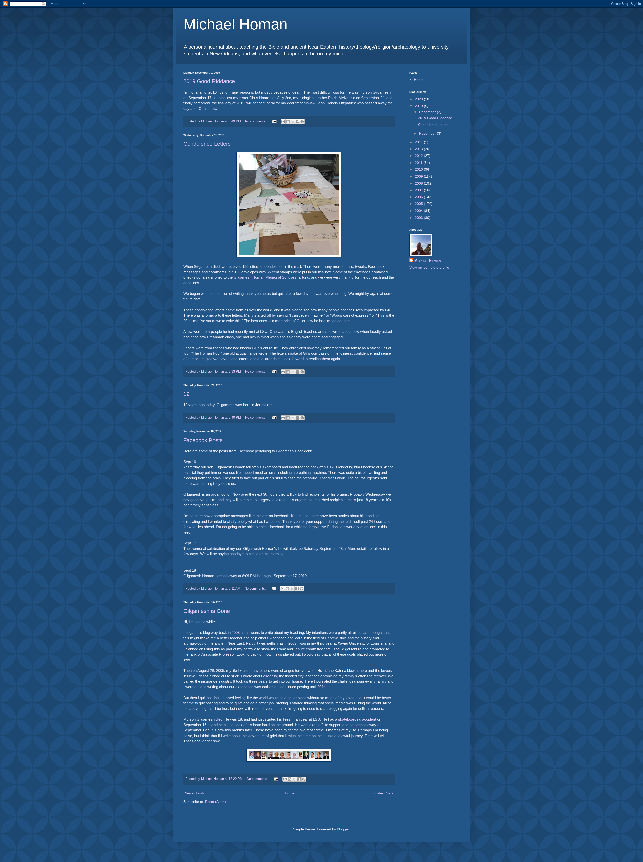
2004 (419, 211)
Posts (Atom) (215, 802)
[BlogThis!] (287, 121)
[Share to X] (292, 121)
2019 (419, 106)
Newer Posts (195, 793)
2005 (419, 204)
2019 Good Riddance (209, 81)
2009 (419, 176)
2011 (419, 163)
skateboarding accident (357, 719)
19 (186, 394)
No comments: (256, 121)
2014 (419, 142)
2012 (419, 156)
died (219, 719)
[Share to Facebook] (297, 121)
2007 (419, 190)
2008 (419, 183)
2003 (236, 632)
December (428, 112)
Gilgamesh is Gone (206, 611)
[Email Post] (274, 121)
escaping (270, 676)
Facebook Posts (203, 440)
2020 (419, 99)
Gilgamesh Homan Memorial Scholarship (267, 277)
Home (289, 793)
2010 (419, 169)
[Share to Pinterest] (302, 121)
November (428, 133)
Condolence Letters (207, 144)
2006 (419, 197)
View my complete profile (429, 267)
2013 (419, 149)
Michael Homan (235, 24)
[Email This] (283, 121)
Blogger (343, 829)
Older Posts (383, 793)
